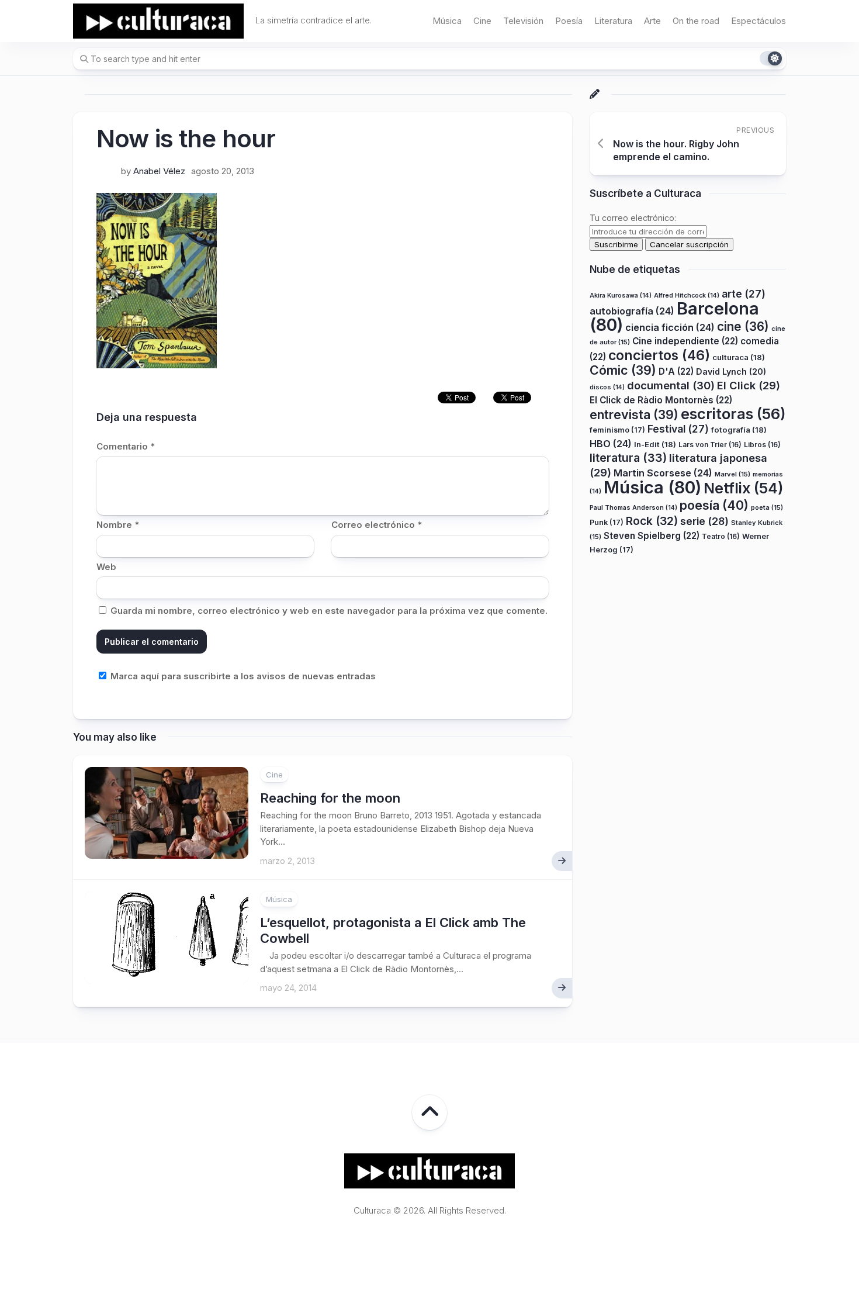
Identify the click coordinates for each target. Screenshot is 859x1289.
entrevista (634, 413)
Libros (762, 444)
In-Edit (655, 443)
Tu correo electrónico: (633, 218)
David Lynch (731, 371)
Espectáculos (758, 20)
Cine (482, 20)
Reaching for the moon (330, 798)
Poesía (569, 20)
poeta (767, 507)
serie (704, 521)
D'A (676, 371)
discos (607, 386)
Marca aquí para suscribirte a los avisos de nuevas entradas (242, 676)
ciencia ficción (670, 327)
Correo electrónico (376, 524)
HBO (611, 443)
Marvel (732, 473)
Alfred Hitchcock (686, 295)
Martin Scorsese (663, 472)
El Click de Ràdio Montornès (661, 400)
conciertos (659, 355)
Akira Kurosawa (621, 295)
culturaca (738, 356)
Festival (678, 429)
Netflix (743, 488)
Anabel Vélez (159, 171)
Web (106, 566)
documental (671, 384)
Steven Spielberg (651, 535)
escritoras (733, 413)
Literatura (613, 20)
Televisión (523, 20)
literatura (628, 458)
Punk (607, 522)
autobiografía (632, 311)
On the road (696, 20)
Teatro (721, 535)
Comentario (125, 446)
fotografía (739, 429)
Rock (652, 521)
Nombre (117, 524)
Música (447, 20)
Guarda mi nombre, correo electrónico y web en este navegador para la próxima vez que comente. (329, 610)
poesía (714, 504)
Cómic (623, 370)
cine (743, 326)
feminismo (617, 430)
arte (744, 293)
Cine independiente (685, 341)
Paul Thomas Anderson (633, 507)
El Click (748, 384)
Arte (652, 20)
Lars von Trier (710, 444)
